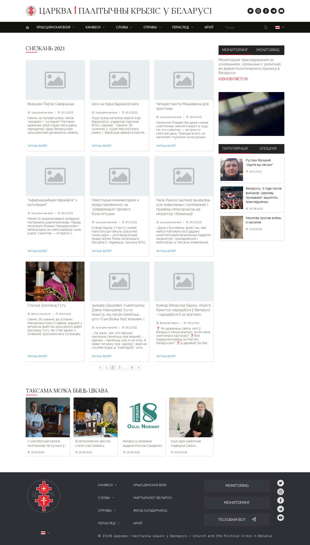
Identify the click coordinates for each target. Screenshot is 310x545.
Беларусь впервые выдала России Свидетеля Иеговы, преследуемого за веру (143, 443)
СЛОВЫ (104, 498)
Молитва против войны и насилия (263, 220)
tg (272, 10)
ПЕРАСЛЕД (106, 523)
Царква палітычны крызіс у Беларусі (125, 12)
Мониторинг (235, 50)
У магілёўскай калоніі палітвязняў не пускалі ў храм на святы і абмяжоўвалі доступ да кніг (46, 443)
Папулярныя (235, 148)
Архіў (209, 27)
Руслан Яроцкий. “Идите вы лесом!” (259, 162)
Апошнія (267, 148)
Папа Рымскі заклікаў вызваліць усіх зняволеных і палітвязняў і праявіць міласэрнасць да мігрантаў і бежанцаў (183, 207)
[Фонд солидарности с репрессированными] (251, 114)
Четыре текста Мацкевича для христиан (182, 106)
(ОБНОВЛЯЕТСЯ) (233, 79)
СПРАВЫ (104, 510)
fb (264, 10)
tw (249, 10)
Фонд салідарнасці (150, 510)
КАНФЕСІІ (105, 485)
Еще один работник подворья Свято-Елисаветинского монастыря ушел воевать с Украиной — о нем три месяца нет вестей (190, 443)
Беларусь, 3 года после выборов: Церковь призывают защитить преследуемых (264, 195)
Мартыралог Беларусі (152, 498)
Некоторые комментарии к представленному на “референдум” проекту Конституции (115, 207)
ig (256, 10)
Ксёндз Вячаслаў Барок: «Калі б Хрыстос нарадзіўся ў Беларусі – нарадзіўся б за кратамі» (183, 310)
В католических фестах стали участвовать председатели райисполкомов (93, 443)
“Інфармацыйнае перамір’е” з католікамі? (52, 202)
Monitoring (267, 50)
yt (279, 10)
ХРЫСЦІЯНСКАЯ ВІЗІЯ (149, 485)
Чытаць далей (37, 145)
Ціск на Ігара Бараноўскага (115, 104)
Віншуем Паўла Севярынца (50, 104)
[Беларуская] (277, 27)
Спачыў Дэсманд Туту (46, 305)
